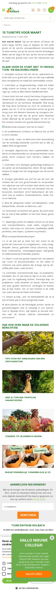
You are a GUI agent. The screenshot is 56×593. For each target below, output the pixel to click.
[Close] (52, 537)
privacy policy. (39, 499)
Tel (39, 10)
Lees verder (7, 557)
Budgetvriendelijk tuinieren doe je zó (28, 472)
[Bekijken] (51, 10)
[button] (28, 588)
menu (3, 10)
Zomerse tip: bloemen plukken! (23, 436)
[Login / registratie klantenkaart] (33, 10)
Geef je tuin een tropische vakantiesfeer (20, 399)
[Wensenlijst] (44, 10)
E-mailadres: (10, 506)
